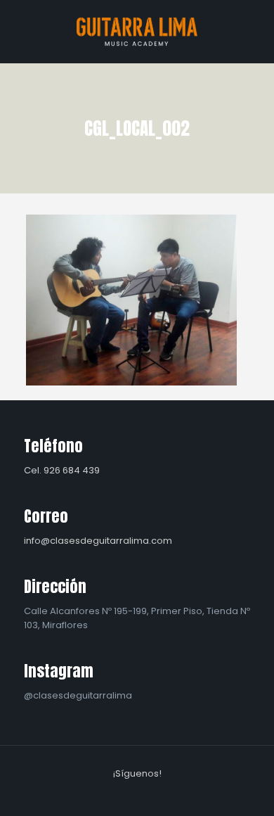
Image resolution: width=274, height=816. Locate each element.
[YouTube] (127, 793)
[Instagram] (165, 793)
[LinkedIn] (146, 793)
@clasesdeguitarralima (78, 695)
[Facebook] (108, 793)
